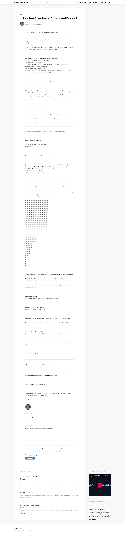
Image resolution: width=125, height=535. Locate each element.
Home (79, 2)
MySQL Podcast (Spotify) (96, 501)
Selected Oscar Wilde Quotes (25, 490)
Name (27, 448)
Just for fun (23, 14)
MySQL (84, 2)
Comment (27, 432)
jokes (33, 417)
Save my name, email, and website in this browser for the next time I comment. (45, 455)
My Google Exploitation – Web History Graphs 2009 (30, 505)
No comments (39, 24)
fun (26, 417)
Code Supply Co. (28, 530)
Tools (89, 2)
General (95, 2)
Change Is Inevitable (21, 2)
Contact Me (103, 2)
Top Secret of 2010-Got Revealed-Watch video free (29, 476)
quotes (37, 417)
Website (61, 448)
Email (44, 448)
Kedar (26, 22)
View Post (22, 485)
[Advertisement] (98, 457)
